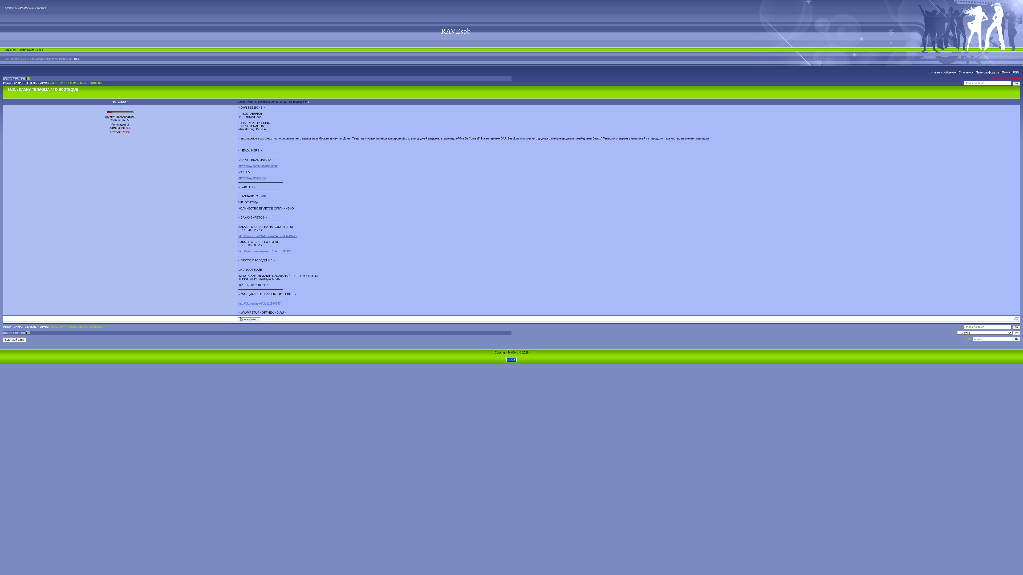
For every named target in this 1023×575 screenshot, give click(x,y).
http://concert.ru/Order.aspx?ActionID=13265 (267, 236)
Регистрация (26, 49)
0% (128, 127)
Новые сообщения (943, 72)
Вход (40, 49)
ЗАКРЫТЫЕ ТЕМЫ (25, 83)
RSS (77, 58)
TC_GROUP (120, 101)
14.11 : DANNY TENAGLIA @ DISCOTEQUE (77, 83)
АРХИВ (44, 83)
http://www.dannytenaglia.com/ (258, 165)
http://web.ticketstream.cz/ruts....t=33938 (264, 251)
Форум (7, 83)
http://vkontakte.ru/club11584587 (259, 303)
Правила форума (987, 72)
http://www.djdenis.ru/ (252, 177)
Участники (966, 72)
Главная (10, 49)
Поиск (1006, 72)
